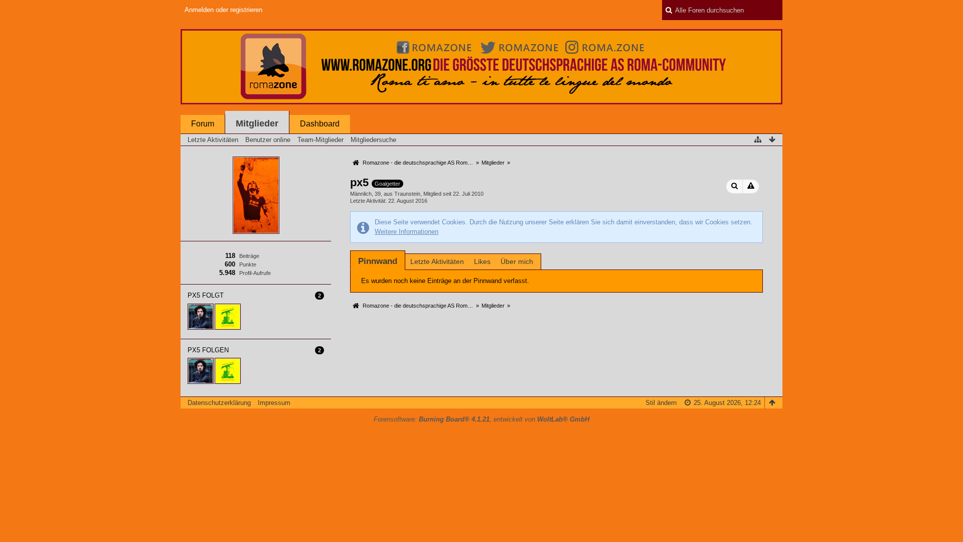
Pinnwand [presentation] (377, 261)
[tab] (377, 261)
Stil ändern (661, 402)
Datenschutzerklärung (219, 402)
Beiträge (249, 256)
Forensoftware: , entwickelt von (481, 419)
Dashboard (320, 123)
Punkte (247, 264)
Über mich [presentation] (517, 261)
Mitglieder (257, 123)
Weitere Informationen (406, 231)
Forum (202, 123)
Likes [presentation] (482, 261)
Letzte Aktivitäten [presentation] (437, 261)
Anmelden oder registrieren (223, 10)
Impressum (274, 402)
